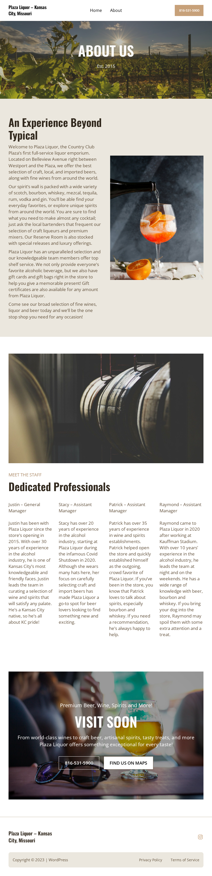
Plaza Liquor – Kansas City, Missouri (28, 10)
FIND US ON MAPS (128, 763)
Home (96, 10)
